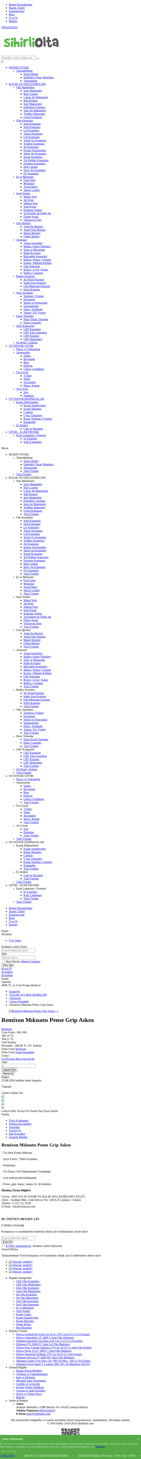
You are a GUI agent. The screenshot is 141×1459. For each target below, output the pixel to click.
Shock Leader (32, 190)
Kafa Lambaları (33, 441)
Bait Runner (31, 100)
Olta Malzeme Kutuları (37, 286)
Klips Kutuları (32, 289)
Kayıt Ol (6, 968)
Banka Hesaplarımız (20, 4)
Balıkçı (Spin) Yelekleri (37, 246)
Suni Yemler (23, 193)
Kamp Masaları (32, 408)
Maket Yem (30, 196)
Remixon (6, 1029)
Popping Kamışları (34, 163)
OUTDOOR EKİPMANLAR (26, 398)
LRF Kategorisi (25, 326)
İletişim (13, 21)
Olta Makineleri (25, 87)
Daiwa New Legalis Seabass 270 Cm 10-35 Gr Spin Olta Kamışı (54, 1347)
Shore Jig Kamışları (35, 153)
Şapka (27, 355)
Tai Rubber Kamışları (36, 160)
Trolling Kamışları (34, 143)
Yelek (27, 379)
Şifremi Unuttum (30, 961)
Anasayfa (14, 991)
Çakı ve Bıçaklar (33, 428)
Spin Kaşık (30, 206)
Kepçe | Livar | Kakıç (36, 269)
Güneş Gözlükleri (34, 369)
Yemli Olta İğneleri (35, 229)
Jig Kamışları (31, 147)
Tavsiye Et (23, 1111)
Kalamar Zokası (33, 210)
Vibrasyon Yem (32, 219)
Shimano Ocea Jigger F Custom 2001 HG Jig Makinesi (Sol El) (53, 1364)
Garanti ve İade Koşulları (30, 1390)
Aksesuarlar (30, 80)
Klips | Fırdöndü (33, 309)
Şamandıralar (31, 306)
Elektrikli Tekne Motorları (39, 77)
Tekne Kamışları (33, 133)
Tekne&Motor (24, 70)
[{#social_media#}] (21, 1261)
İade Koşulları (17, 1133)
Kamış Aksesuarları (35, 150)
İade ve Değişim (25, 1377)
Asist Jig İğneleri (33, 226)
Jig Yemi (28, 200)
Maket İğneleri (32, 233)
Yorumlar (14, 1127)
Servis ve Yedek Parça (29, 1393)
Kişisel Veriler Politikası (30, 1387)
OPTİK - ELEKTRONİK (24, 432)
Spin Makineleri (33, 90)
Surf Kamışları (32, 127)
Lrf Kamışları (31, 130)
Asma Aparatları (33, 243)
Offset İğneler (31, 236)
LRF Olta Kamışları (27, 1281)
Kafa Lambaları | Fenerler (31, 435)
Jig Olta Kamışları (26, 1294)
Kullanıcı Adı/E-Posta (14, 946)
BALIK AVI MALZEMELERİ (27, 84)
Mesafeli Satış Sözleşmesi (31, 1380)
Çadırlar (28, 412)
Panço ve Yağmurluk (28, 349)
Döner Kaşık (31, 216)
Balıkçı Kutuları (25, 276)
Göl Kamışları (32, 137)
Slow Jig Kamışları (35, 170)
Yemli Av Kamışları (35, 140)
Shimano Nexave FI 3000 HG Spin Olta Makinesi (45, 1357)
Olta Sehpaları (32, 266)
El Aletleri (22, 425)
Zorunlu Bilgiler (18, 1137)
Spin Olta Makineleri (28, 1291)
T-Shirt (28, 375)
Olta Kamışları (24, 120)
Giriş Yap (8, 965)
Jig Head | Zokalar (26, 342)
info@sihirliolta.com (38, 1413)
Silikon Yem (31, 203)
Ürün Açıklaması (18, 1120)
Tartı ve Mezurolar (34, 249)
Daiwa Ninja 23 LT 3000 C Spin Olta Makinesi (43, 1350)
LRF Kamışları (32, 329)
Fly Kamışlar (31, 173)
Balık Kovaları (32, 253)
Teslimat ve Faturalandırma (32, 1374)
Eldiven (28, 365)
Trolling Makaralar (34, 113)
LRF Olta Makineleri (28, 1284)
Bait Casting (31, 94)
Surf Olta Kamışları (27, 1301)
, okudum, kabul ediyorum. (34, 1245)
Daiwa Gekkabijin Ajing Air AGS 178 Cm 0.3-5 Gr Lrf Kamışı (53, 1334)
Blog (12, 14)
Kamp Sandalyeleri (35, 405)
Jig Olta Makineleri (27, 1297)
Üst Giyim (22, 372)
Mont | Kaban (31, 385)
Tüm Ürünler (31, 471)
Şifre (4, 953)
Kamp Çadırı (23, 1314)
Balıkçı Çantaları (33, 272)
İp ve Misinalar (25, 176)
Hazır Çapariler (32, 322)
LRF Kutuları (31, 335)
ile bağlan (7, 972)
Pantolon (29, 395)
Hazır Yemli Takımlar (36, 319)
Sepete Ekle (9, 1069)
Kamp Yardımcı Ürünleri (38, 418)
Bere (26, 362)
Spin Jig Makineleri (35, 110)
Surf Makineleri (33, 103)
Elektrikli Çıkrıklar (34, 107)
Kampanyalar (16, 11)
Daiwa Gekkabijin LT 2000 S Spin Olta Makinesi (45, 1337)
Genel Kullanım (33, 117)
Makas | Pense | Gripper (37, 259)
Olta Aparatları (24, 292)
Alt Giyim (22, 388)
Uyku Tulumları (33, 415)
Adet (4, 1062)
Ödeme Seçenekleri (20, 1123)
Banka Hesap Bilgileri (29, 1370)
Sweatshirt (30, 382)
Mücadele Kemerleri (35, 256)
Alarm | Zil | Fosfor (35, 312)
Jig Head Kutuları (34, 279)
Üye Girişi (15, 940)
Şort (26, 392)
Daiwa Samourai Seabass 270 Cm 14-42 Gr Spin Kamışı (49, 1354)
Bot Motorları (24, 1327)
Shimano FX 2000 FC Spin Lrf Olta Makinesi (43, 1344)
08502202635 (9, 27)
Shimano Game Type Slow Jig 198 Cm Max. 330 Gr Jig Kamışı (53, 1360)
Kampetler (30, 422)
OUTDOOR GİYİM (21, 345)
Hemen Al (8, 1073)
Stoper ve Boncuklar (35, 302)
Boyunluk (29, 359)
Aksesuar (21, 239)
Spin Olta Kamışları (27, 1287)
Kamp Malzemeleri (27, 402)
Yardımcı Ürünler (34, 296)
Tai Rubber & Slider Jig (37, 213)
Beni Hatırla (13, 961)
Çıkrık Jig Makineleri (36, 97)
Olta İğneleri (23, 223)
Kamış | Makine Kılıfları (38, 263)
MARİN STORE (19, 67)
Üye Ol (13, 17)
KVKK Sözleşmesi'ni (18, 1245)
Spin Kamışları (32, 123)
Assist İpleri (30, 186)
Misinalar (29, 183)
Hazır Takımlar (25, 316)
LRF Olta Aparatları (35, 332)
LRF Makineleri (33, 339)
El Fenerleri (30, 438)
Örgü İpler (30, 180)
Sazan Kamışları (33, 157)
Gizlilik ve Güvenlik (28, 1384)
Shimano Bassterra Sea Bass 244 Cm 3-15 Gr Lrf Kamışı (49, 1340)
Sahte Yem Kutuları (35, 282)
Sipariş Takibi (17, 7)
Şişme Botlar (31, 74)
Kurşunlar (29, 299)
